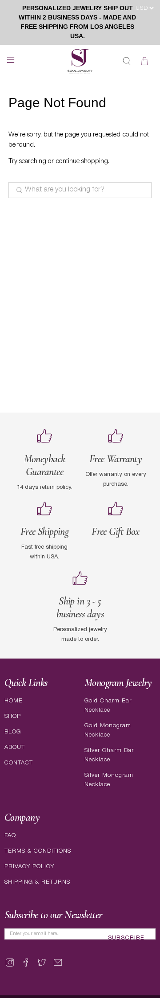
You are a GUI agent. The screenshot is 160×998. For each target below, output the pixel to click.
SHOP (12, 716)
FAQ (10, 835)
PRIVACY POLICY (29, 866)
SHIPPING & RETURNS (37, 882)
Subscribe (126, 938)
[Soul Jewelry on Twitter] (41, 966)
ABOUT (14, 747)
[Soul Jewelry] (80, 61)
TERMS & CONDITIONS (37, 851)
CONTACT (18, 762)
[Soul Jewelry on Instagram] (9, 966)
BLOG (12, 731)
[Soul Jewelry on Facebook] (25, 966)
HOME (13, 700)
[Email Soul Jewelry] (57, 966)
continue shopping (82, 161)
